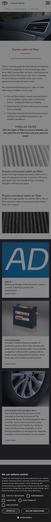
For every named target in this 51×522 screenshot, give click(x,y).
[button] (25, 517)
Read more (37, 491)
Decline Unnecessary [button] (35, 511)
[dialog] (25, 496)
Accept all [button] (11, 511)
